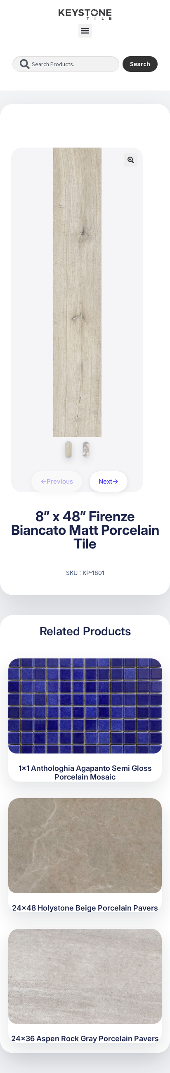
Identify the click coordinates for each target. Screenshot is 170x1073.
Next (105, 481)
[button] (85, 31)
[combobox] (65, 64)
